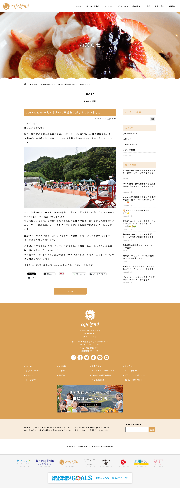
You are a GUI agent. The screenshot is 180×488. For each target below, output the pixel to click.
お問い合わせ (131, 370)
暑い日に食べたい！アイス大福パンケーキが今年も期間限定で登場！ (139, 235)
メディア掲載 (129, 150)
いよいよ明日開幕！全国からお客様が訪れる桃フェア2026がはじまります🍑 (139, 200)
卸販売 (172, 6)
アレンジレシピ (130, 133)
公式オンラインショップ (103, 370)
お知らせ (33, 84)
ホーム (79, 6)
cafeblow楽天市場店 (101, 375)
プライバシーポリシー (135, 375)
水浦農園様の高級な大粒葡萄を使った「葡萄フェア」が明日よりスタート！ (139, 173)
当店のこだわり (93, 6)
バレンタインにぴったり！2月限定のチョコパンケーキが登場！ (139, 278)
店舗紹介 (136, 6)
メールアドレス (134, 424)
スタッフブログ (130, 144)
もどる (70, 291)
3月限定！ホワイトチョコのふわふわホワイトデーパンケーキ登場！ (139, 267)
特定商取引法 (98, 379)
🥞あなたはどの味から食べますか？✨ (137, 211)
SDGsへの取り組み (133, 379)
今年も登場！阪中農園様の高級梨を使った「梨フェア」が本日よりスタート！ (139, 186)
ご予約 (147, 6)
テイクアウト (122, 6)
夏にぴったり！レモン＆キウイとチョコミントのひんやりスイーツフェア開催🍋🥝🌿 (139, 224)
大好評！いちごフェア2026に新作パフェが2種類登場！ (138, 257)
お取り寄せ (160, 6)
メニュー (108, 6)
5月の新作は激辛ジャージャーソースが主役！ (139, 246)
